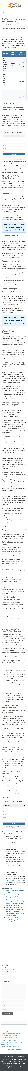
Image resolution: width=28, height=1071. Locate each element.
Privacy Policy (13, 1056)
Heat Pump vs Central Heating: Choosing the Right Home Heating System (15, 897)
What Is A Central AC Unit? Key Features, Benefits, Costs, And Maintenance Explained (14, 909)
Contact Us (21, 1056)
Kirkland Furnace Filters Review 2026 (11, 1049)
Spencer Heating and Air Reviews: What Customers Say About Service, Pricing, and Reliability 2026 (12, 1042)
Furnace (6, 965)
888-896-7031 (12, 224)
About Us (6, 1056)
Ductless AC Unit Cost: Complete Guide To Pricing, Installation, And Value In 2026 (15, 920)
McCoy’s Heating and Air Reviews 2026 (11, 1046)
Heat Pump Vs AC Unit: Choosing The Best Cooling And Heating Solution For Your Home (15, 903)
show (15, 103)
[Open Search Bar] (26, 11)
